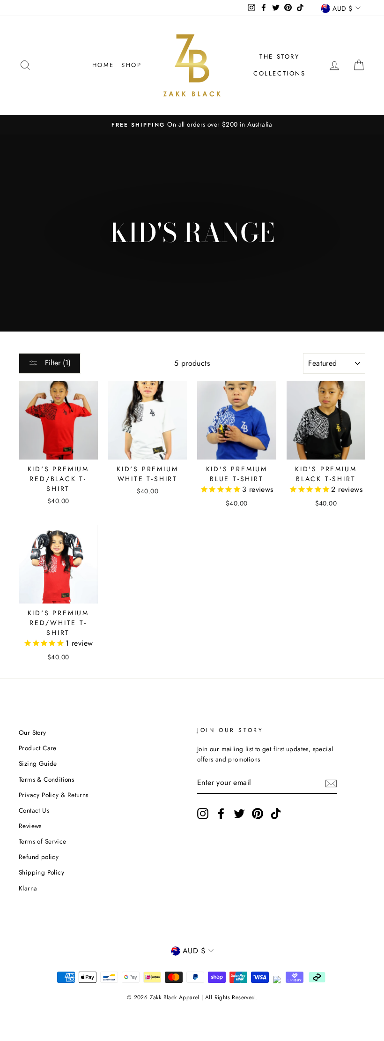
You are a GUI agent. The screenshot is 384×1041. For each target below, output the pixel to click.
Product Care (38, 748)
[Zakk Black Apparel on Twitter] (239, 813)
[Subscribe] (331, 783)
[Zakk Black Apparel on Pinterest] (257, 813)
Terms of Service (42, 841)
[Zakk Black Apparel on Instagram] (202, 813)
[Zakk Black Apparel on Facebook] (221, 813)
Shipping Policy (41, 872)
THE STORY (279, 56)
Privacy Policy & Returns (54, 795)
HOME (103, 64)
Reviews (30, 825)
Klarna (28, 888)
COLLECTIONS (279, 73)
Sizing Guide (38, 763)
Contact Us (34, 810)
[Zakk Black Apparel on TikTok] (275, 813)
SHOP (131, 64)
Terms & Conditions (46, 779)
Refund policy (39, 856)
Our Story (32, 732)
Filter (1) (57, 362)
